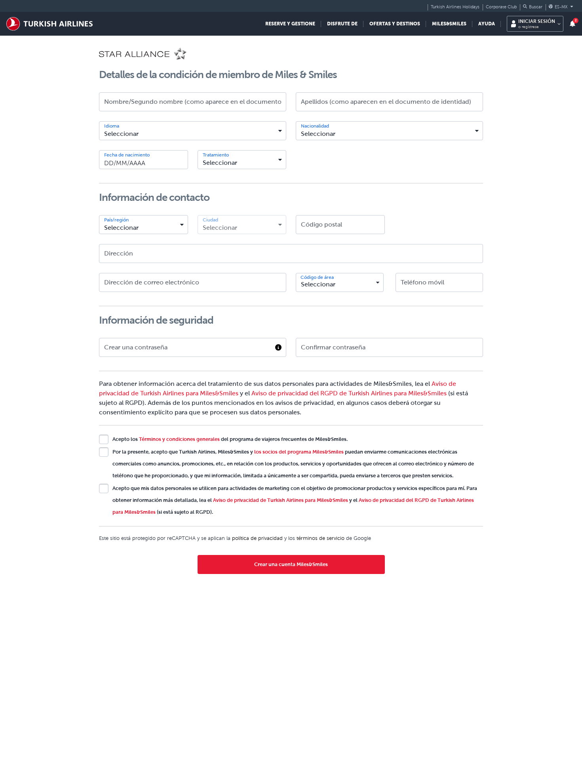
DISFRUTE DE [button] (342, 24)
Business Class (213, 707)
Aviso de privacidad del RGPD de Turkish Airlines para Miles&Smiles (349, 393)
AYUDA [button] (486, 24)
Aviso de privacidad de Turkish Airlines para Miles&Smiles (280, 500)
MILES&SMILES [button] (449, 24)
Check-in (302, 739)
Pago (297, 750)
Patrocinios (401, 728)
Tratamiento (216, 155)
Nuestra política (407, 718)
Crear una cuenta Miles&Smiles (291, 564)
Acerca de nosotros (412, 707)
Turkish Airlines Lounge (224, 739)
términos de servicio (320, 538)
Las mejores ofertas (124, 728)
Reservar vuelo (118, 707)
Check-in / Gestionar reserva (136, 718)
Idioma (111, 126)
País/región (116, 220)
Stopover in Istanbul (220, 750)
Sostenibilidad (404, 750)
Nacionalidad (315, 126)
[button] (533, 7)
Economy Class (214, 718)
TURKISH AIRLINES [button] (419, 695)
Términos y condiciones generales (179, 439)
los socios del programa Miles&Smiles (299, 452)
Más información (223, 667)
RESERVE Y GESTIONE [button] (290, 24)
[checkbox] (103, 439)
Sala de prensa (405, 739)
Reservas (302, 718)
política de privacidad (257, 538)
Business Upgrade (121, 739)
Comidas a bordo (217, 728)
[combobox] (192, 130)
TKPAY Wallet (116, 750)
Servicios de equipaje (317, 707)
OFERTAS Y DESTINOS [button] (394, 24)
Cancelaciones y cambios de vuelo (335, 728)
